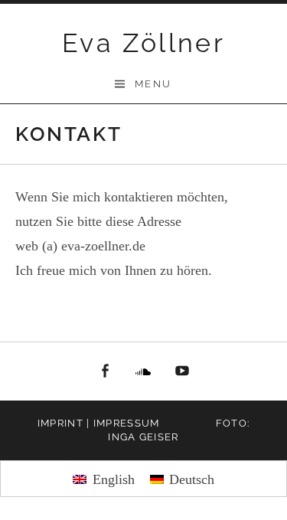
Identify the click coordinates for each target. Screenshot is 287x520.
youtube (182, 371)
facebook (105, 371)
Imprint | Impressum (99, 423)
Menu (153, 84)
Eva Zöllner (143, 43)
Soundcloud (144, 371)
